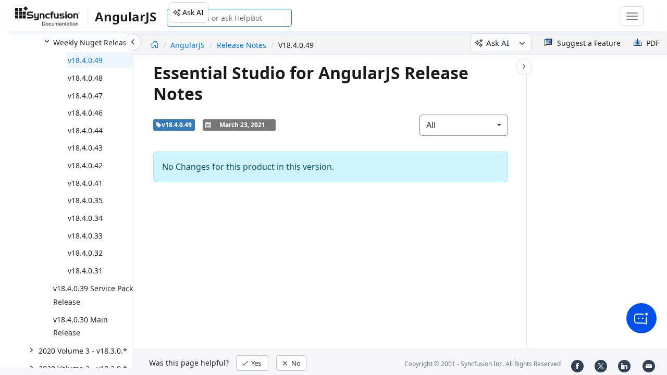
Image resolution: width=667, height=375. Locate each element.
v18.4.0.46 (85, 113)
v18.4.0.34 (85, 218)
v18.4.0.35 (85, 200)
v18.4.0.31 (85, 271)
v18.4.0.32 (85, 253)
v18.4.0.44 (85, 130)
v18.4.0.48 (85, 78)
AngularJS (188, 45)
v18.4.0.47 (85, 96)
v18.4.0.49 (85, 60)
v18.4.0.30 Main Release (80, 326)
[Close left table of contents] (132, 42)
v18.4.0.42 (85, 165)
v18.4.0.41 (85, 183)
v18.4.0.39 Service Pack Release (93, 295)
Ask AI (193, 12)
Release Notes (241, 45)
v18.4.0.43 (85, 148)
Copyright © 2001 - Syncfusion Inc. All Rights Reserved (482, 363)
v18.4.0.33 (85, 236)
